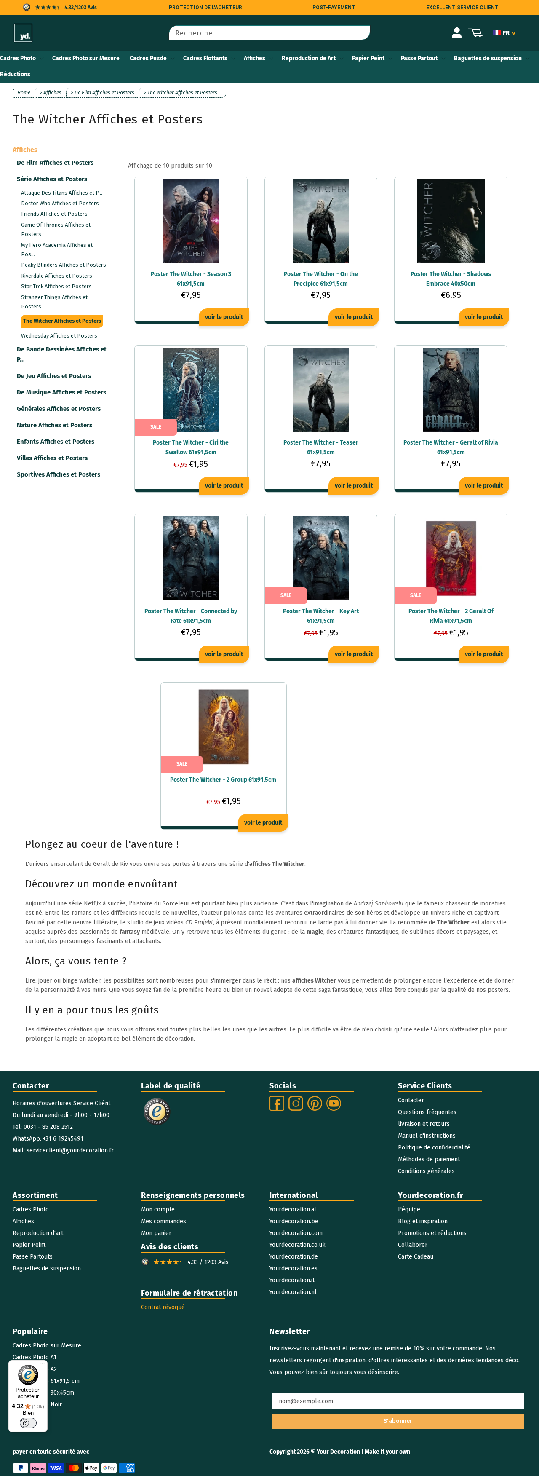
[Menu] (42, 1365)
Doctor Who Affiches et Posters (60, 203)
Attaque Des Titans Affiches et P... (61, 193)
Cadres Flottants (205, 58)
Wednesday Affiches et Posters (59, 335)
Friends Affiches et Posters (54, 214)
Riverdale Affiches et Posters (56, 276)
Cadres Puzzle (148, 58)
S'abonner (398, 1421)
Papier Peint (368, 58)
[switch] (28, 1423)
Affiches (254, 58)
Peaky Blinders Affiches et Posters (63, 265)
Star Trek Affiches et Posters (56, 286)
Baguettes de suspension (488, 58)
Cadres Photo (18, 58)
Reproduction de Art (309, 58)
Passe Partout (419, 58)
